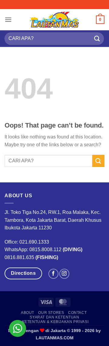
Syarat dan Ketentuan (54, 317)
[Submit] (97, 39)
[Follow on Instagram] (64, 274)
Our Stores (51, 313)
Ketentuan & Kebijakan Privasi (55, 322)
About (27, 313)
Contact (77, 313)
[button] (8, 19)
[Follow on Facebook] (53, 274)
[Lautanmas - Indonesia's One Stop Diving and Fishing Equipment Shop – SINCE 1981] (54, 20)
